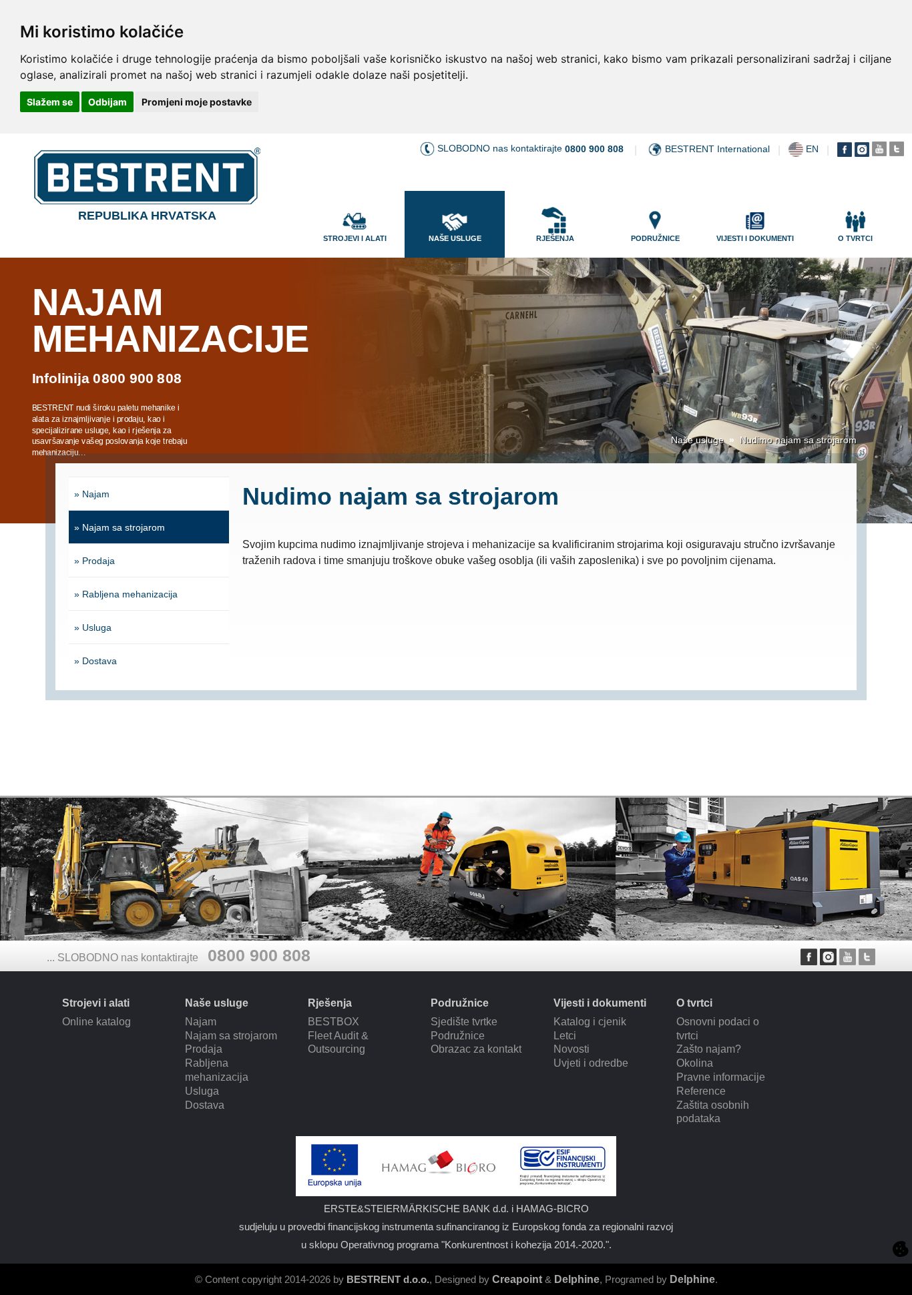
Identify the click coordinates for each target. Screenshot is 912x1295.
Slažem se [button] (50, 101)
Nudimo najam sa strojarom (798, 440)
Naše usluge (697, 440)
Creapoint (517, 1279)
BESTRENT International (717, 149)
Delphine (577, 1279)
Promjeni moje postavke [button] (197, 101)
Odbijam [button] (107, 101)
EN (812, 149)
